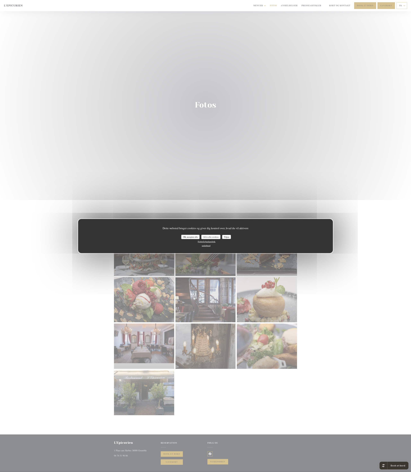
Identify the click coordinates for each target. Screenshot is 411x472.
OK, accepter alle (190, 236)
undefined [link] (206, 245)
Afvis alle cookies (211, 236)
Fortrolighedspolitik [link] (206, 241)
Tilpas (226, 236)
